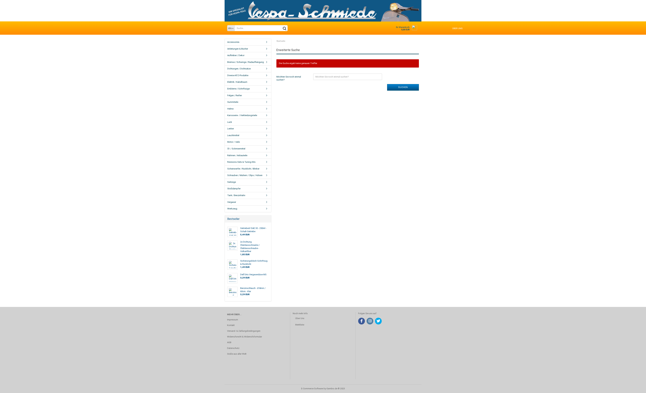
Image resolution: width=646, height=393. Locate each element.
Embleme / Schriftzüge (238, 88)
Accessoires (233, 42)
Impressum (232, 319)
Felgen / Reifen (234, 95)
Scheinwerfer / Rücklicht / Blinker (243, 168)
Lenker (230, 128)
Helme (230, 108)
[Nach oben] (637, 388)
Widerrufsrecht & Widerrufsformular (244, 336)
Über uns (457, 28)
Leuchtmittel (233, 135)
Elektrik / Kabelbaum (237, 82)
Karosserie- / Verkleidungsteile (242, 115)
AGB (229, 342)
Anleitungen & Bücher (237, 49)
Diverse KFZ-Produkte (237, 75)
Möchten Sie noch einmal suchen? (288, 78)
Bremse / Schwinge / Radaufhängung (245, 62)
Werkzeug (232, 208)
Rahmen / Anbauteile (237, 155)
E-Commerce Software (312, 388)
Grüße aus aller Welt (236, 354)
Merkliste (299, 324)
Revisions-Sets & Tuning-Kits (241, 162)
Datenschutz (233, 348)
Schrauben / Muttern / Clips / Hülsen (244, 175)
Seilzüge (231, 182)
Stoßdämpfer (234, 188)
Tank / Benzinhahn (236, 195)
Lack (229, 122)
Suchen (403, 87)
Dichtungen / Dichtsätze (239, 68)
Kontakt (231, 325)
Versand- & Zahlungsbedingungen (243, 331)
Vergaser (231, 202)
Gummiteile (232, 102)
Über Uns (299, 318)
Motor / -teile (233, 142)
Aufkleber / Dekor (235, 55)
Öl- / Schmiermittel (236, 148)
